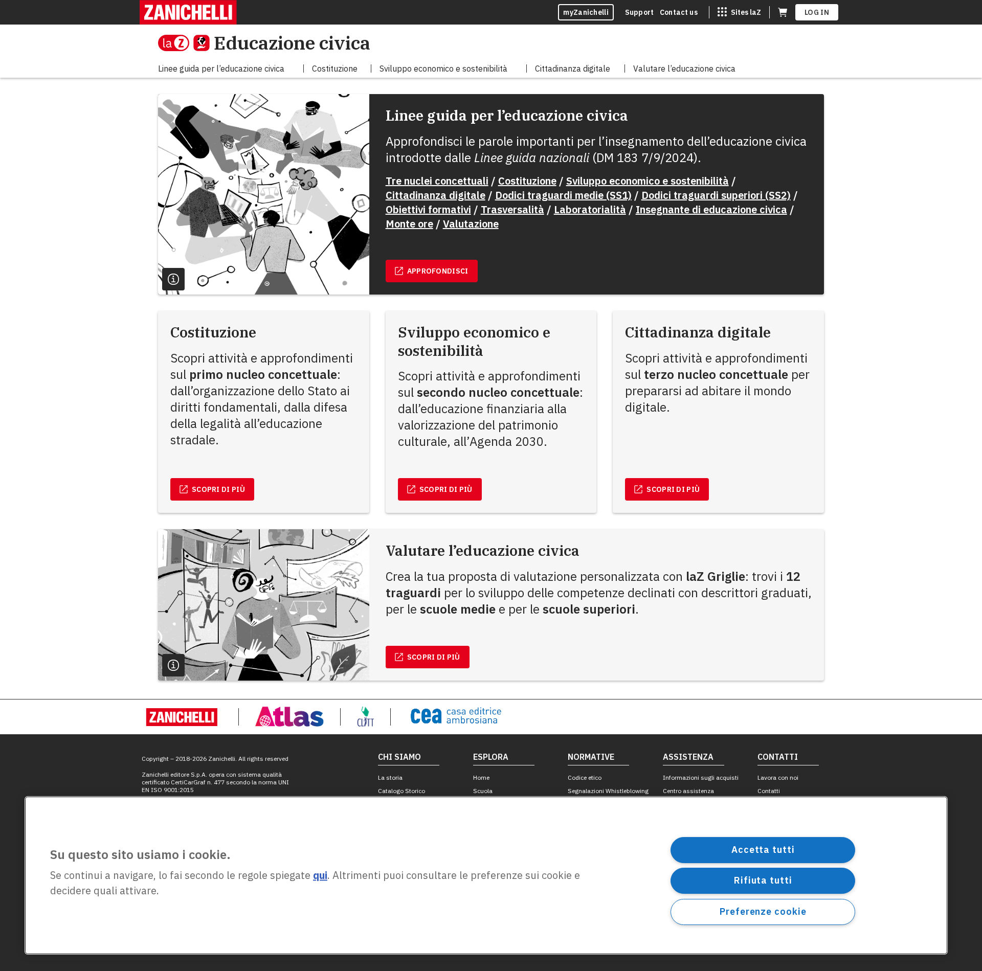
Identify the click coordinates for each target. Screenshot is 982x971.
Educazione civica (292, 43)
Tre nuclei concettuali (437, 181)
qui (320, 876)
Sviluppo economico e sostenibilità (647, 181)
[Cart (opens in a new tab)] (782, 12)
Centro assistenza (688, 791)
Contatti (768, 791)
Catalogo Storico (401, 791)
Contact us (679, 12)
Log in (817, 12)
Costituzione (527, 181)
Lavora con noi (777, 777)
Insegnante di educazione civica (711, 209)
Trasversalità (512, 209)
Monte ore (409, 224)
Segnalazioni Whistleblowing (608, 791)
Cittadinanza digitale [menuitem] (572, 68)
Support (639, 12)
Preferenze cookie (763, 911)
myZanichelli (586, 12)
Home (481, 777)
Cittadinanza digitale (435, 195)
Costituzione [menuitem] (335, 68)
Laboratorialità (590, 209)
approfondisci (437, 271)
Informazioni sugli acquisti (701, 777)
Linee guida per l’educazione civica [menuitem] (221, 68)
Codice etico (584, 777)
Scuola (483, 791)
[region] (486, 875)
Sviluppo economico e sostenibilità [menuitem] (443, 68)
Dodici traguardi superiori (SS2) (716, 195)
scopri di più (218, 489)
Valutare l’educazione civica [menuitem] (684, 68)
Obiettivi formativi (428, 209)
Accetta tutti (763, 849)
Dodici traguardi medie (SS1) (563, 195)
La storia (390, 777)
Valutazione (471, 224)
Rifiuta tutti (763, 880)
